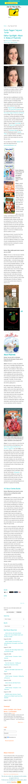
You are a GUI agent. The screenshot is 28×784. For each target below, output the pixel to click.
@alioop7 (19, 141)
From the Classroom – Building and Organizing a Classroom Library (12, 663)
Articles (5, 42)
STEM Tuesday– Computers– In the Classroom (12, 688)
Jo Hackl (13, 713)
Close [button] (19, 782)
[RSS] (22, 3)
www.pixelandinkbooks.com (10, 145)
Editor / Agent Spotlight (12, 42)
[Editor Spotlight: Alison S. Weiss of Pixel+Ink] (14, 64)
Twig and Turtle (11, 107)
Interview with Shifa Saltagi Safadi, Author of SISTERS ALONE (13, 650)
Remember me (12, 737)
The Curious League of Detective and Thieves (14, 112)
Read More (14, 782)
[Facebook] (20, 3)
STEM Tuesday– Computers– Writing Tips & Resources (14, 677)
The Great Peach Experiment (15, 109)
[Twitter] (18, 3)
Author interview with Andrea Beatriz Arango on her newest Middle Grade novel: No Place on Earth (13, 635)
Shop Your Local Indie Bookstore (11, 774)
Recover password (9, 740)
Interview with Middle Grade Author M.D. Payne (13, 670)
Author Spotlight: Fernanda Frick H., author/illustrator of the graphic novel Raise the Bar (13, 643)
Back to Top (22, 603)
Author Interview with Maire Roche (12, 682)
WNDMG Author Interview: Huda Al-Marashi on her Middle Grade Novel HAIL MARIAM (13, 696)
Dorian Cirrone (8, 40)
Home (5, 25)
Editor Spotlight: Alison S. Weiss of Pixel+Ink (13, 36)
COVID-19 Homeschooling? (14, 1)
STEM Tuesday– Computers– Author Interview (13, 657)
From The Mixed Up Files (14, 11)
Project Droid (12, 125)
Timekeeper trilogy (13, 130)
